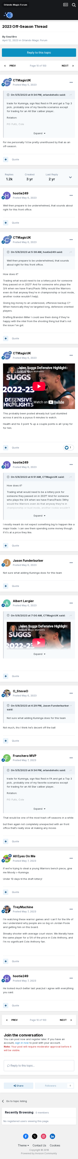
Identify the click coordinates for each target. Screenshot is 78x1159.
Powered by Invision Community (39, 1153)
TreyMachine (23, 907)
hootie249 (20, 193)
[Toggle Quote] (8, 94)
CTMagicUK (22, 80)
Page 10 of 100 (39, 65)
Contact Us (39, 1145)
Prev (12, 65)
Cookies (55, 1145)
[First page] (5, 66)
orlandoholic (51, 94)
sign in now (22, 1042)
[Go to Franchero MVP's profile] (7, 758)
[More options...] (71, 82)
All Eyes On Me (24, 856)
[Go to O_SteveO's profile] (7, 693)
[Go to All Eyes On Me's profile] (7, 858)
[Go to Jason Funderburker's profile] (7, 563)
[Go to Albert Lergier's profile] (7, 603)
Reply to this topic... (22, 1065)
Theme (22, 1145)
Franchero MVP (24, 756)
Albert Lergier (23, 601)
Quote (15, 159)
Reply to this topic (39, 52)
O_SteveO (20, 691)
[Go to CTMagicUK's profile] (7, 82)
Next (65, 65)
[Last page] (73, 66)
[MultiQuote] (5, 159)
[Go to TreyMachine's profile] (7, 909)
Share (19, 1085)
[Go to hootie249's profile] (7, 195)
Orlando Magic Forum (34, 40)
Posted (25, 84)
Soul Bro (11, 36)
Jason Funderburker (28, 560)
